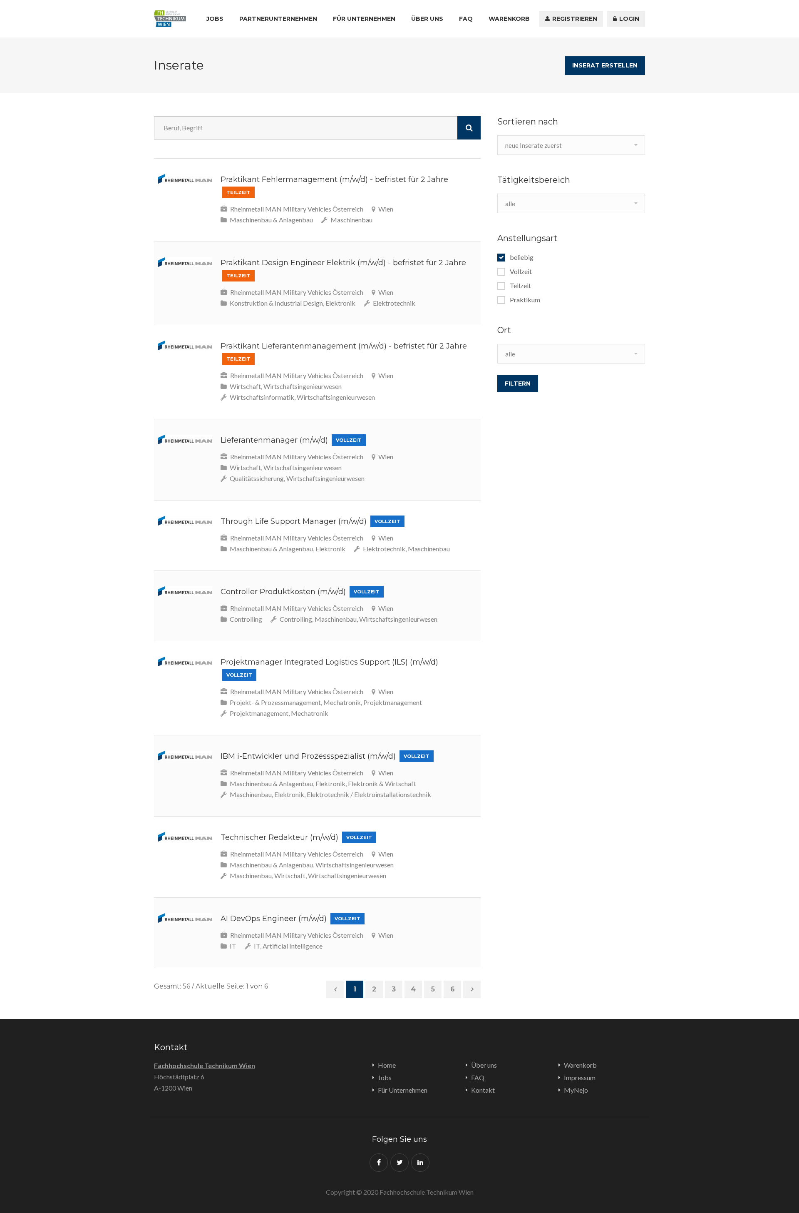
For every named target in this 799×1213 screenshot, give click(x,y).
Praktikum (525, 300)
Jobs (214, 18)
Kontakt (483, 1090)
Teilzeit (520, 285)
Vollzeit (521, 271)
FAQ (466, 18)
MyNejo (576, 1090)
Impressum (580, 1077)
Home (387, 1065)
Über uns (427, 18)
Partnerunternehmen (278, 18)
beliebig (521, 257)
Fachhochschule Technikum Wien (204, 1065)
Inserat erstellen (605, 65)
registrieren (574, 18)
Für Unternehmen (364, 18)
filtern (518, 383)
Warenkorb (509, 18)
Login (628, 18)
